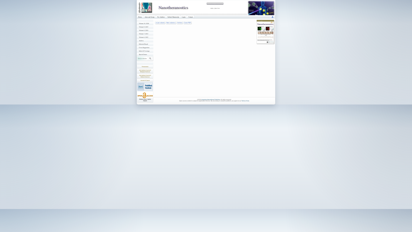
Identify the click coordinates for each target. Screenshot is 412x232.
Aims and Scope (149, 17)
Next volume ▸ (170, 23)
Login (184, 17)
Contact (190, 17)
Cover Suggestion (144, 47)
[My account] (272, 16)
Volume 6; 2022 (143, 37)
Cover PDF (187, 23)
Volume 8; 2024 (143, 30)
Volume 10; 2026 (144, 23)
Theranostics (145, 66)
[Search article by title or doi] (150, 58)
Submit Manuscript (173, 17)
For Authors (161, 17)
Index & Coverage (144, 51)
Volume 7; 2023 (143, 34)
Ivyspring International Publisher (210, 99)
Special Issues (143, 54)
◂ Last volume (160, 23)
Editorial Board (143, 44)
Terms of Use (245, 101)
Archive (141, 41)
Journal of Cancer (145, 80)
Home (140, 17)
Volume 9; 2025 (143, 27)
